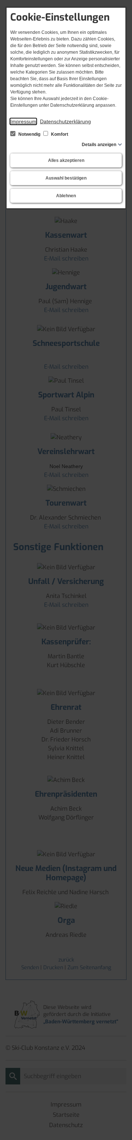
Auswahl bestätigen (66, 178)
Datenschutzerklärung (65, 121)
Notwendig (29, 134)
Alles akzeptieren (66, 160)
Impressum (23, 121)
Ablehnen (66, 195)
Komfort (59, 134)
